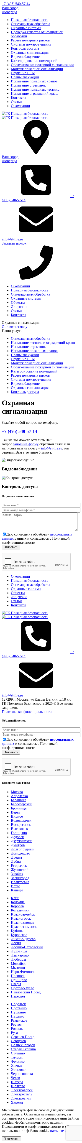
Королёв (17, 906)
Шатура (17, 1082)
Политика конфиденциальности (27, 712)
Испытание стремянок (28, 85)
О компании (20, 106)
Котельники (20, 910)
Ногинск (18, 976)
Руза (14, 1033)
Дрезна (16, 857)
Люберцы (18, 959)
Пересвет (18, 996)
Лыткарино (20, 955)
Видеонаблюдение (25, 57)
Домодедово (20, 853)
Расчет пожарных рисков (30, 40)
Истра (15, 886)
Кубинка (17, 931)
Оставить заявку (14, 327)
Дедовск (17, 837)
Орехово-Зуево (22, 988)
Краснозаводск (22, 922)
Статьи (16, 102)
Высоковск (19, 829)
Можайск (18, 963)
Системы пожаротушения (31, 44)
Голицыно (19, 833)
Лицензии (19, 307)
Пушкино (18, 1012)
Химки (16, 1065)
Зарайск (17, 874)
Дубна (16, 861)
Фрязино (18, 1061)
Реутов (16, 1024)
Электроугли (21, 1098)
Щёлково (18, 1086)
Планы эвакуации (25, 77)
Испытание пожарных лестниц (35, 89)
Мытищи (18, 968)
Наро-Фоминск (23, 972)
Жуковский (19, 870)
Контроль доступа (25, 48)
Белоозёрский (21, 804)
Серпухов (18, 1041)
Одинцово (19, 980)
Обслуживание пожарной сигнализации (42, 65)
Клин (15, 898)
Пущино (17, 1016)
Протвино (19, 1008)
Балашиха (18, 800)
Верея (15, 812)
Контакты (18, 98)
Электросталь (21, 1094)
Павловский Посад (26, 992)
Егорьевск (19, 865)
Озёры (16, 984)
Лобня (16, 943)
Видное (17, 816)
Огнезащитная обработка (30, 24)
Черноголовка (22, 1074)
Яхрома (17, 1102)
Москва (17, 792)
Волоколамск (21, 820)
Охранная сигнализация (30, 52)
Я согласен (11, 1138)
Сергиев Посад (22, 1037)
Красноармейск (23, 914)
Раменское (19, 1020)
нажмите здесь (61, 1131)
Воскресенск (21, 825)
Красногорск (21, 918)
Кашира (17, 890)
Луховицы (19, 951)
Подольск (18, 1004)
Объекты (18, 302)
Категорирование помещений (34, 61)
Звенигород (20, 878)
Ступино (18, 1053)
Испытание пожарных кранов (34, 81)
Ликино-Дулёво (23, 939)
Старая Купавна (23, 1049)
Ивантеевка (20, 882)
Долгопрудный (22, 849)
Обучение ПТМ (23, 73)
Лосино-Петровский (27, 947)
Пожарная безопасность (29, 20)
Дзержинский (21, 841)
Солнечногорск (23, 1045)
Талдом (17, 1057)
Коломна (18, 902)
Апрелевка (19, 796)
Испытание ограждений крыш (34, 93)
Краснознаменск (24, 927)
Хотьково (18, 1070)
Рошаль (17, 1029)
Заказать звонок (14, 243)
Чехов (15, 1078)
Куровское (19, 935)
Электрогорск (22, 1090)
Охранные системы (26, 28)
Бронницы (19, 808)
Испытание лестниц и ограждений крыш (43, 342)
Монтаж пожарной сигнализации (37, 69)
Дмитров (18, 845)
